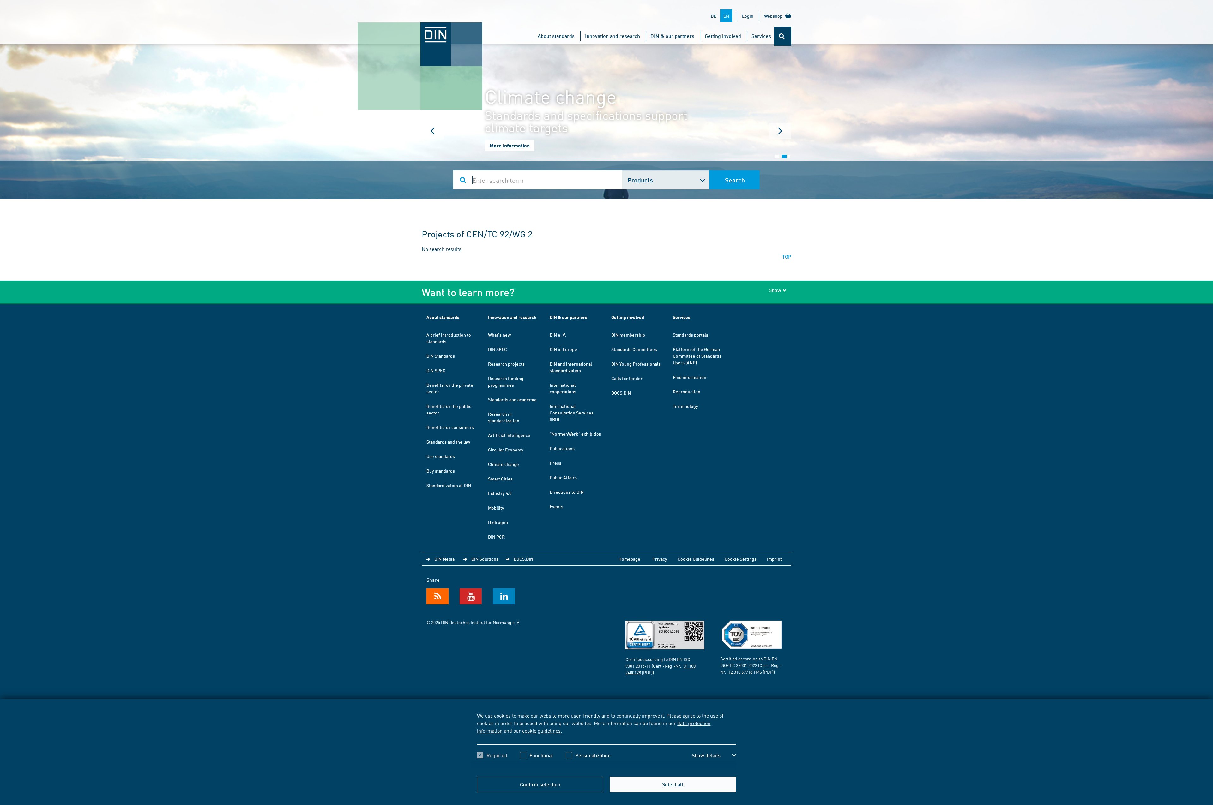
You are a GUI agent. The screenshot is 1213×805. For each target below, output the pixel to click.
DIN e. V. (558, 334)
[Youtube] (471, 596)
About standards (556, 36)
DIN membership (628, 334)
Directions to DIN (567, 492)
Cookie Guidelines (696, 559)
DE (713, 16)
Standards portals (690, 334)
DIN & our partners (672, 36)
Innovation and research (612, 36)
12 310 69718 (740, 672)
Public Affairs (563, 477)
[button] (714, 755)
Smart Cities (500, 478)
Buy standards (440, 471)
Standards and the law (448, 441)
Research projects (506, 364)
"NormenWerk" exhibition (575, 434)
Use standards (440, 456)
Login (747, 16)
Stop (789, 156)
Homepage (629, 559)
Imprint (774, 559)
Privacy (659, 559)
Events (556, 506)
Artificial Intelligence (509, 435)
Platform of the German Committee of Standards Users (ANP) (697, 355)
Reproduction (686, 391)
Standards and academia (512, 399)
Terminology (685, 406)
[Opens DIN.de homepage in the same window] (420, 29)
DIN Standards (440, 356)
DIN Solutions (484, 559)
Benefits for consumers (450, 427)
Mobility (496, 507)
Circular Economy (505, 449)
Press (555, 463)
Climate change (503, 464)
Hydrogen (498, 522)
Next (780, 131)
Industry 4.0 (499, 493)
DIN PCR (496, 537)
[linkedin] (504, 596)
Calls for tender (627, 378)
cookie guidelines (541, 730)
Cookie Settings (741, 559)
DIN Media (444, 559)
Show (775, 290)
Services (761, 36)
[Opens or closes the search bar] (782, 36)
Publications (562, 448)
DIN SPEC (435, 370)
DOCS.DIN (621, 393)
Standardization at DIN (448, 485)
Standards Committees (634, 349)
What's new (499, 334)
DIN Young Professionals (636, 364)
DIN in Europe (563, 349)
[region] (606, 741)
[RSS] (437, 596)
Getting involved (723, 36)
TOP (786, 256)
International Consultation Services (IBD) (572, 412)
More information (510, 145)
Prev (433, 131)
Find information (689, 377)
